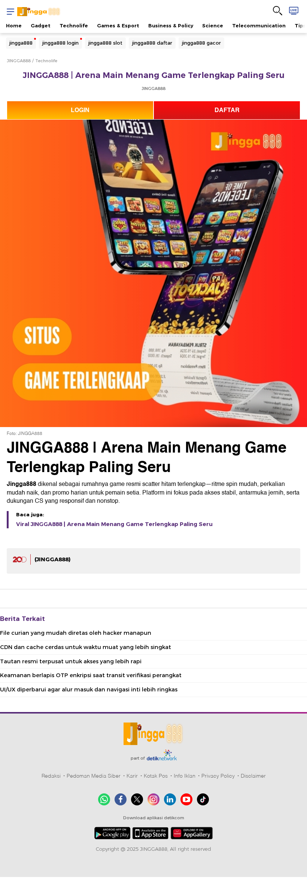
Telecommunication (259, 25)
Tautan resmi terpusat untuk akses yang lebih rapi (71, 661)
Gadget (41, 25)
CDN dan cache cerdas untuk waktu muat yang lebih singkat (85, 647)
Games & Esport (118, 25)
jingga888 (21, 43)
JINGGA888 (19, 60)
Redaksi (51, 776)
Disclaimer (253, 776)
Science (212, 25)
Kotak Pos (156, 776)
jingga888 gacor (201, 43)
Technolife (74, 25)
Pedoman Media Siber (94, 776)
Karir (132, 776)
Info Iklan (184, 776)
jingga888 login (60, 43)
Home (14, 25)
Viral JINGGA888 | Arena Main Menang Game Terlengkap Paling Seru (114, 524)
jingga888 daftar (152, 43)
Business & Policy (170, 25)
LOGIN (80, 110)
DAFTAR (227, 110)
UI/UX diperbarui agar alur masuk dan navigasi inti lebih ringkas (88, 689)
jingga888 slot (105, 43)
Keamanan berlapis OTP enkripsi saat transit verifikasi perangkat (91, 675)
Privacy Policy (218, 776)
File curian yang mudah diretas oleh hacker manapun (75, 633)
